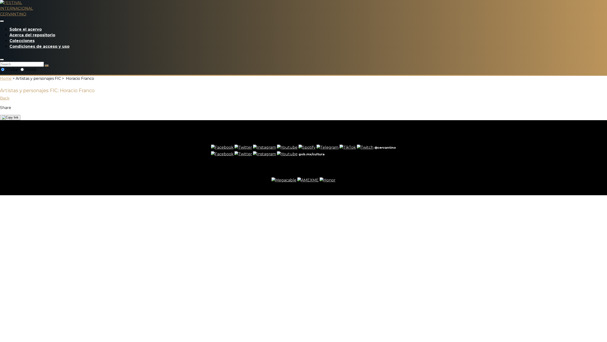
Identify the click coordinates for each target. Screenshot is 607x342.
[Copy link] (10, 117)
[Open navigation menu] (2, 21)
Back (4, 98)
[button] (2, 59)
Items (30, 69)
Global (12, 69)
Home (6, 78)
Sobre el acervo (25, 29)
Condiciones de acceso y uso (39, 46)
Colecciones (22, 40)
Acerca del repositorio (32, 35)
